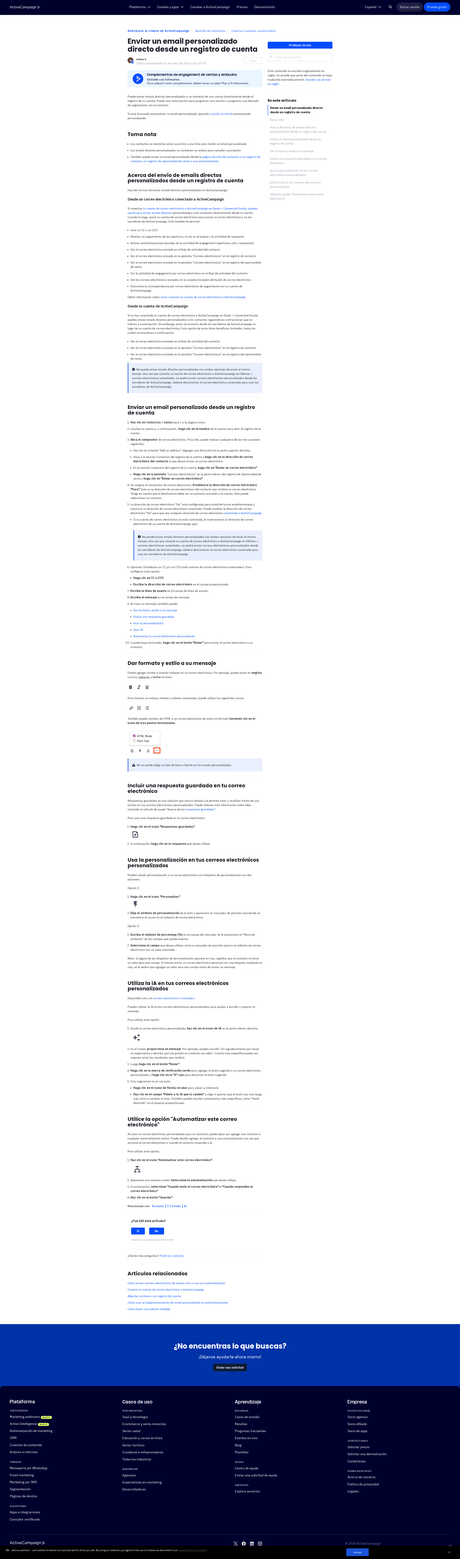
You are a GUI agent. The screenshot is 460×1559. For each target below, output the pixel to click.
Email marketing (22, 1475)
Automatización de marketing (31, 1431)
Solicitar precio (358, 1447)
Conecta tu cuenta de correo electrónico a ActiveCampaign (166, 1289)
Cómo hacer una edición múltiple (149, 1309)
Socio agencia (358, 1417)
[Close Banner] (449, 1552)
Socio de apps (357, 1431)
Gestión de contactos (210, 31)
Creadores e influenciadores (142, 1452)
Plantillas (242, 1452)
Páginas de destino (23, 1496)
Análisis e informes (24, 1452)
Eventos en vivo (246, 1438)
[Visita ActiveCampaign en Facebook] (243, 1543)
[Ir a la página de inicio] (25, 7)
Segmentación (20, 1489)
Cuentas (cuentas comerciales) (253, 31)
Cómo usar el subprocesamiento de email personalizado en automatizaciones (178, 1302)
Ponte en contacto (172, 1255)
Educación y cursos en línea (142, 1438)
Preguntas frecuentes (250, 1431)
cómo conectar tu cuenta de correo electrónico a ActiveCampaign (202, 297)
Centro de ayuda (246, 1468)
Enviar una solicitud (230, 1367)
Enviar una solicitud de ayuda (256, 1475)
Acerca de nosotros (362, 1477)
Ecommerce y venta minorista (144, 1424)
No (156, 1231)
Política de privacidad (363, 1484)
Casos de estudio (247, 1417)
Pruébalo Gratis (300, 45)
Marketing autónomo (25, 1417)
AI (185, 1206)
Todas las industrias (136, 1459)
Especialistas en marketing (142, 1482)
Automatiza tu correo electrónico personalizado (164, 636)
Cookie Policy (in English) (192, 1550)
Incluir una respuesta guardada (153, 616)
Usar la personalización (148, 623)
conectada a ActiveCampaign (243, 513)
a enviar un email (221, 114)
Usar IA (138, 629)
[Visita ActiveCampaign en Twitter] (235, 1543)
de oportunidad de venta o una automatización (188, 161)
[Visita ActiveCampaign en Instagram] (259, 1543)
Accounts (158, 1206)
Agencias (129, 1475)
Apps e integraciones (25, 1512)
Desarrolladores (134, 1489)
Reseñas (241, 1424)
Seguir (253, 60)
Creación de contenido (26, 1445)
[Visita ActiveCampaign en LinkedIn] (251, 1543)
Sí (138, 1231)
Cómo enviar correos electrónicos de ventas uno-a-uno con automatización (176, 1283)
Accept (357, 1552)
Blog (238, 1445)
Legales (353, 1491)
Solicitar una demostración (367, 1454)
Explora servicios (247, 1491)
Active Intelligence (23, 1424)
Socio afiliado (357, 1424)
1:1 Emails (174, 1206)
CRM (13, 1438)
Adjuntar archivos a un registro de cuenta (154, 1296)
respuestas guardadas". (201, 809)
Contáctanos (357, 1461)
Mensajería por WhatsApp (28, 1468)
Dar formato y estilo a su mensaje (155, 610)
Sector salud (131, 1431)
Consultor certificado (25, 1519)
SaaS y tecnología (135, 1417)
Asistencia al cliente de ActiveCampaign (158, 31)
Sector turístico (133, 1445)
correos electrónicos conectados (173, 998)
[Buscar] (390, 7)
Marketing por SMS (23, 1482)
